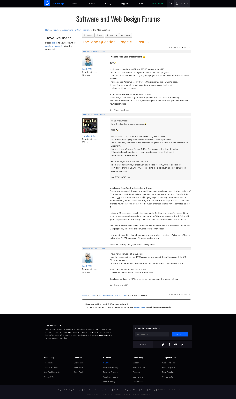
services (93, 332)
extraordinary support (101, 335)
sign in (55, 43)
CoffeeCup (49, 358)
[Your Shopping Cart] (170, 3)
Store (141, 3)
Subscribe (112, 35)
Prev (173, 47)
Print (100, 35)
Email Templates (169, 367)
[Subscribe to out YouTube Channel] (176, 345)
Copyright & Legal (131, 390)
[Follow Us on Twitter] (163, 345)
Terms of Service (140, 394)
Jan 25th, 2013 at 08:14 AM (94, 114)
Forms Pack (78, 367)
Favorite (126, 35)
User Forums (138, 377)
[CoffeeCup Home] (58, 3)
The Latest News (51, 367)
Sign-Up (180, 334)
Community (138, 358)
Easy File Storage (110, 372)
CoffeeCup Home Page (72, 390)
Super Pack (78, 372)
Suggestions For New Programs (76, 30)
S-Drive (106, 363)
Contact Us (49, 377)
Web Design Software (103, 390)
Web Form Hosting (110, 377)
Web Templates (168, 363)
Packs (75, 3)
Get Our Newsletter (52, 372)
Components (167, 377)
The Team (48, 363)
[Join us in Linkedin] (182, 345)
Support (124, 3)
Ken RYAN (87, 69)
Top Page (58, 390)
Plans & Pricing (109, 381)
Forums (56, 30)
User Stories (138, 381)
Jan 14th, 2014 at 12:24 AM (94, 249)
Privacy (143, 390)
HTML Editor (157, 3)
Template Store (169, 358)
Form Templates (168, 372)
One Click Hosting (110, 367)
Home (48, 30)
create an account (53, 46)
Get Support (118, 390)
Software (91, 3)
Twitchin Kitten (89, 136)
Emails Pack (78, 363)
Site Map (152, 390)
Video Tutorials (139, 367)
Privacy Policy (126, 394)
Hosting (108, 3)
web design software (77, 332)
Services (107, 358)
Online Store (88, 390)
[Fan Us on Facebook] (169, 345)
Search (89, 35)
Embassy (136, 372)
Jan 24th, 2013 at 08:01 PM (94, 52)
